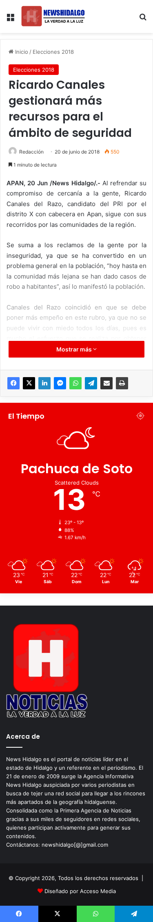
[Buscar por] (143, 20)
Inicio (20, 51)
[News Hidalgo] (53, 16)
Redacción (31, 152)
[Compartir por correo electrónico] (106, 383)
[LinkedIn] (44, 383)
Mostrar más (74, 349)
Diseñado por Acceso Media (80, 891)
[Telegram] (91, 383)
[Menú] (10, 20)
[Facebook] (13, 383)
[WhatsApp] (75, 383)
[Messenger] (60, 383)
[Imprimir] (122, 383)
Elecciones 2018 (53, 51)
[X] (29, 383)
